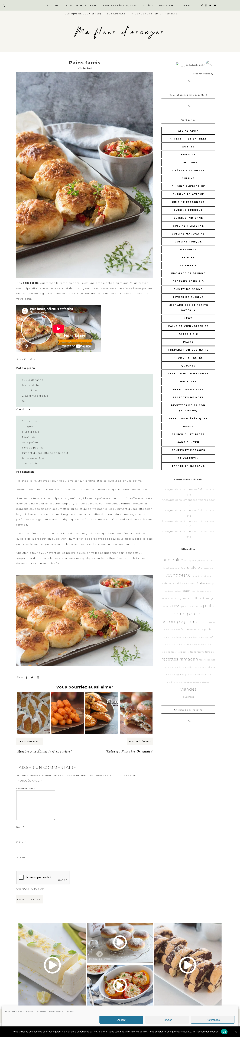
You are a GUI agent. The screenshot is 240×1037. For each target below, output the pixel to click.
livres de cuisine (188, 297)
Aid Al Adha (188, 130)
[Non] (235, 1031)
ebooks (188, 257)
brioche (210, 560)
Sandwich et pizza (188, 434)
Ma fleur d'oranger (119, 32)
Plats (188, 342)
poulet (208, 629)
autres (188, 146)
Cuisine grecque (188, 210)
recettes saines (207, 660)
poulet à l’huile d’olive (188, 644)
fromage (210, 584)
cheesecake (207, 568)
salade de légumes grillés (178, 675)
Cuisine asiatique (188, 194)
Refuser (167, 1020)
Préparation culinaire (188, 350)
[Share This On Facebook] (27, 677)
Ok (224, 1031)
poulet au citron (172, 637)
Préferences (213, 1020)
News (188, 318)
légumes (183, 598)
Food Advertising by (195, 65)
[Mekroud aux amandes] (33, 698)
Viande (205, 682)
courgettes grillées (201, 576)
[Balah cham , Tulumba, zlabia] (67, 698)
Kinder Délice (169, 598)
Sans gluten (188, 442)
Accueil (53, 5)
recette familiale (206, 652)
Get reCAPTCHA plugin (30, 888)
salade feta (199, 675)
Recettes (188, 381)
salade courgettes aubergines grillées (194, 667)
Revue (188, 426)
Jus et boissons (188, 289)
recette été (168, 667)
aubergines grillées (194, 560)
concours (188, 162)
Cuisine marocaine (188, 233)
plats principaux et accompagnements (188, 613)
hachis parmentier (202, 591)
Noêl (176, 606)
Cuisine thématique (118, 5)
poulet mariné (205, 637)
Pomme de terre (192, 629)
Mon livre (166, 5)
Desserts (188, 249)
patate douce (188, 606)
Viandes (188, 689)
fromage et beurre (188, 273)
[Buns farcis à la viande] (136, 698)
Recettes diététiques (188, 418)
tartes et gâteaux (188, 466)
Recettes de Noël (188, 397)
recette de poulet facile (183, 652)
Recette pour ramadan (188, 373)
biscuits (188, 154)
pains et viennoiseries (188, 326)
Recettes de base (188, 389)
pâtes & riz (188, 334)
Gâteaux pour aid (188, 281)
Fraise (201, 583)
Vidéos (148, 5)
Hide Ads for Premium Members (154, 13)
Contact (186, 5)
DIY (174, 584)
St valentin (188, 458)
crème (167, 583)
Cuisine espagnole (188, 202)
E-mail (21, 842)
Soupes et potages (188, 450)
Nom (20, 827)
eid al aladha (189, 584)
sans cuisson (194, 682)
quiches (188, 365)
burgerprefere (187, 567)
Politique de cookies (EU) (82, 13)
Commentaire (26, 788)
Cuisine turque (188, 241)
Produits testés (188, 357)
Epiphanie (188, 265)
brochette (168, 568)
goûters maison (173, 591)
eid (179, 583)
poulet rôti (170, 644)
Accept (121, 1020)
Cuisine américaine (188, 186)
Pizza (199, 606)
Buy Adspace (116, 13)
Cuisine (188, 178)
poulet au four (189, 637)
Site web (21, 857)
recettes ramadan (179, 659)
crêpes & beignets (188, 170)
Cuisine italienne (188, 226)
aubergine (173, 560)
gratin (187, 590)
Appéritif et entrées (188, 138)
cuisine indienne (188, 218)
